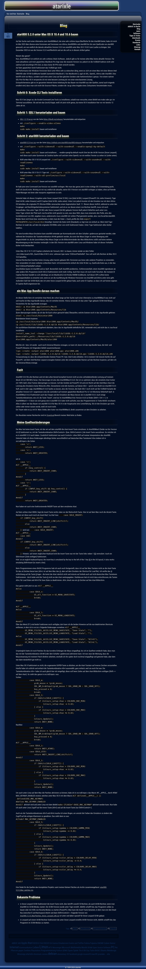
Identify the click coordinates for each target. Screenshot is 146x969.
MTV (50, 947)
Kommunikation (25, 947)
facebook (73, 954)
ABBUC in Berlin (134, 26)
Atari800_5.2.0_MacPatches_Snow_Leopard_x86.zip (39, 916)
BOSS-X (36, 943)
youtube (101, 954)
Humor (112, 943)
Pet (116, 947)
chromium (37, 954)
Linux (43, 947)
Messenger (57, 947)
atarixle (29, 954)
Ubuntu (103, 950)
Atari (75, 928)
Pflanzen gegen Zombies (21, 950)
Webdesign (111, 950)
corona (45, 954)
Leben (36, 947)
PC (112, 947)
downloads (136, 38)
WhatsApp (21, 954)
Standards (136, 42)
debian (52, 954)
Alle (108, 954)
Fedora (87, 943)
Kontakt (137, 49)
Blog (138, 29)
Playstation (35, 950)
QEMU (65, 950)
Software (136, 33)
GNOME (100, 943)
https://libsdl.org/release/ (53, 119)
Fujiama (93, 943)
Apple (24, 943)
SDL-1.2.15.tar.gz (26, 119)
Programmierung (100, 928)
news (138, 31)
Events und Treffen (76, 943)
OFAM (89, 947)
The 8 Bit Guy (84, 950)
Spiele (75, 950)
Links (138, 45)
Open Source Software (102, 947)
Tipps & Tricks (134, 35)
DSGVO (46, 943)
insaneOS (87, 954)
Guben (106, 943)
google (80, 954)
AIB (19, 943)
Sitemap (137, 47)
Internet (14, 947)
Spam (70, 950)
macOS (113, 928)
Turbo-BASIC (95, 950)
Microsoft (66, 947)
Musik (84, 947)
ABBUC (14, 943)
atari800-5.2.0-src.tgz (28, 142)
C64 (41, 943)
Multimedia (76, 947)
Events (137, 40)
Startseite (136, 24)
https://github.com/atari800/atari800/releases (64, 142)
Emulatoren (85, 928)
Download (50, 415)
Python (59, 950)
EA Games (54, 943)
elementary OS (63, 954)
